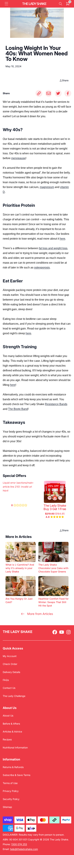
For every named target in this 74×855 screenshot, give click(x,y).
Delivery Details (11, 672)
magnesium (47, 187)
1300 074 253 (19, 844)
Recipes (7, 739)
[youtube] (61, 632)
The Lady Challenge (14, 695)
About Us (8, 715)
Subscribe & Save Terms (16, 775)
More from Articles (40, 614)
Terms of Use (10, 783)
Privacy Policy (11, 791)
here (62, 238)
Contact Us (9, 687)
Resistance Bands (56, 404)
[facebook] (54, 632)
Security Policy (11, 799)
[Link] (38, 93)
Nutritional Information (15, 747)
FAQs (6, 680)
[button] (6, 3)
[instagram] (68, 632)
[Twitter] (58, 93)
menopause (18, 158)
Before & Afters (11, 723)
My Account (10, 656)
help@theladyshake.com (24, 849)
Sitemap (7, 807)
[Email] (48, 93)
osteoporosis (42, 267)
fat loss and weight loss (53, 248)
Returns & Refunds (13, 767)
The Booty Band (18, 408)
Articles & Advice (12, 731)
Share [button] (65, 80)
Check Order (10, 664)
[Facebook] (67, 93)
